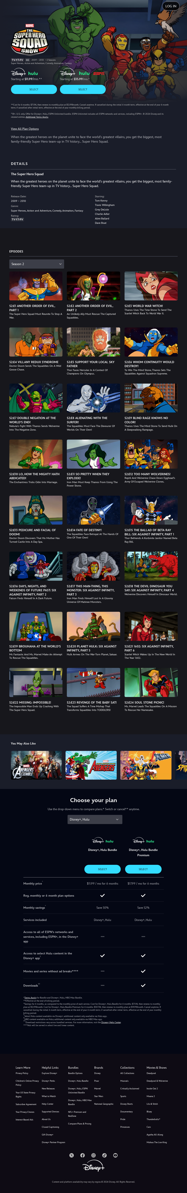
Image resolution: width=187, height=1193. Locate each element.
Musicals (124, 1081)
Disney (97, 1073)
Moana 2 (151, 1096)
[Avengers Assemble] (36, 765)
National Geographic (103, 1104)
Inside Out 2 (152, 1088)
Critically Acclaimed (129, 1088)
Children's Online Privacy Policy (27, 1083)
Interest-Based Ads (24, 1119)
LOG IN (170, 6)
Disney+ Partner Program (53, 1142)
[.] (71, 1155)
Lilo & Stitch (152, 1104)
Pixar (96, 1081)
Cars (149, 1127)
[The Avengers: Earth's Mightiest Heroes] (91, 765)
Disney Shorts (126, 1104)
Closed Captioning (50, 1127)
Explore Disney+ (49, 1073)
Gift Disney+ (47, 1134)
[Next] (180, 764)
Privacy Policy (22, 1073)
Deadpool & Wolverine (157, 1081)
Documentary (126, 1111)
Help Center (47, 1104)
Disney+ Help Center (111, 1022)
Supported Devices (50, 1111)
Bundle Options (75, 1073)
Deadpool (151, 1073)
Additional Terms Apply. (37, 117)
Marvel (97, 1088)
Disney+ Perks (48, 1081)
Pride (122, 1119)
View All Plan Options (25, 129)
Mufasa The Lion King (157, 1142)
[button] (54, 1067)
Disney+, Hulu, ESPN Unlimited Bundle (78, 1090)
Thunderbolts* (153, 1119)
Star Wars (98, 1096)
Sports (123, 1096)
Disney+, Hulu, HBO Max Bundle (80, 1102)
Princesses (125, 1127)
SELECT (33, 89)
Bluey (149, 1111)
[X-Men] (145, 765)
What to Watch (49, 1096)
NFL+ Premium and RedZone (77, 1114)
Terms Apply (30, 997)
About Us (46, 1119)
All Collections (127, 1073)
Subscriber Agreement (26, 1104)
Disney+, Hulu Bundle (78, 1081)
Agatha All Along (155, 1134)
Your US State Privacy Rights (25, 1094)
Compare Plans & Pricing (79, 1123)
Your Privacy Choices (25, 1112)
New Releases (48, 1088)
